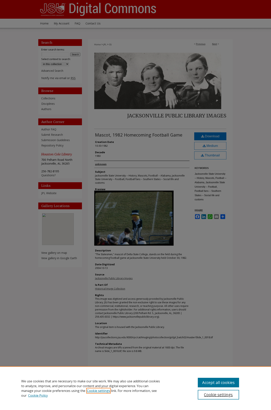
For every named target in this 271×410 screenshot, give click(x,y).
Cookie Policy (38, 395)
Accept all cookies (218, 382)
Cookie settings (98, 391)
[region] (135, 388)
